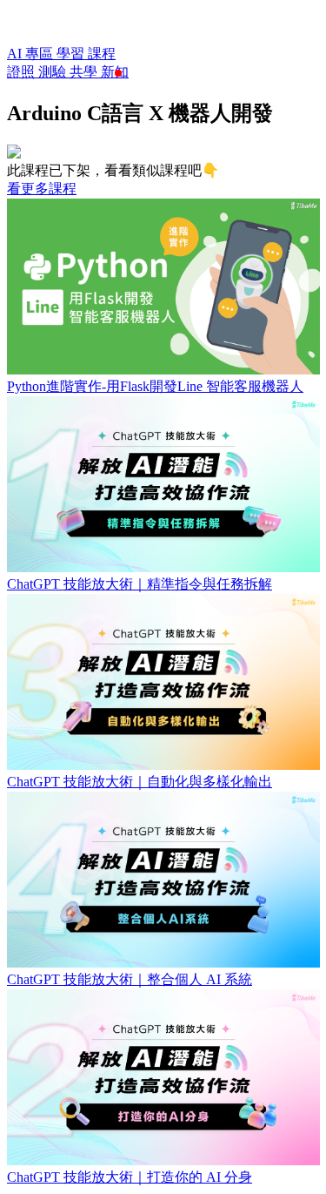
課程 (102, 53)
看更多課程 (42, 188)
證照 (22, 71)
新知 (115, 71)
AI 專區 (32, 53)
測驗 (54, 71)
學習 (72, 53)
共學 (85, 71)
